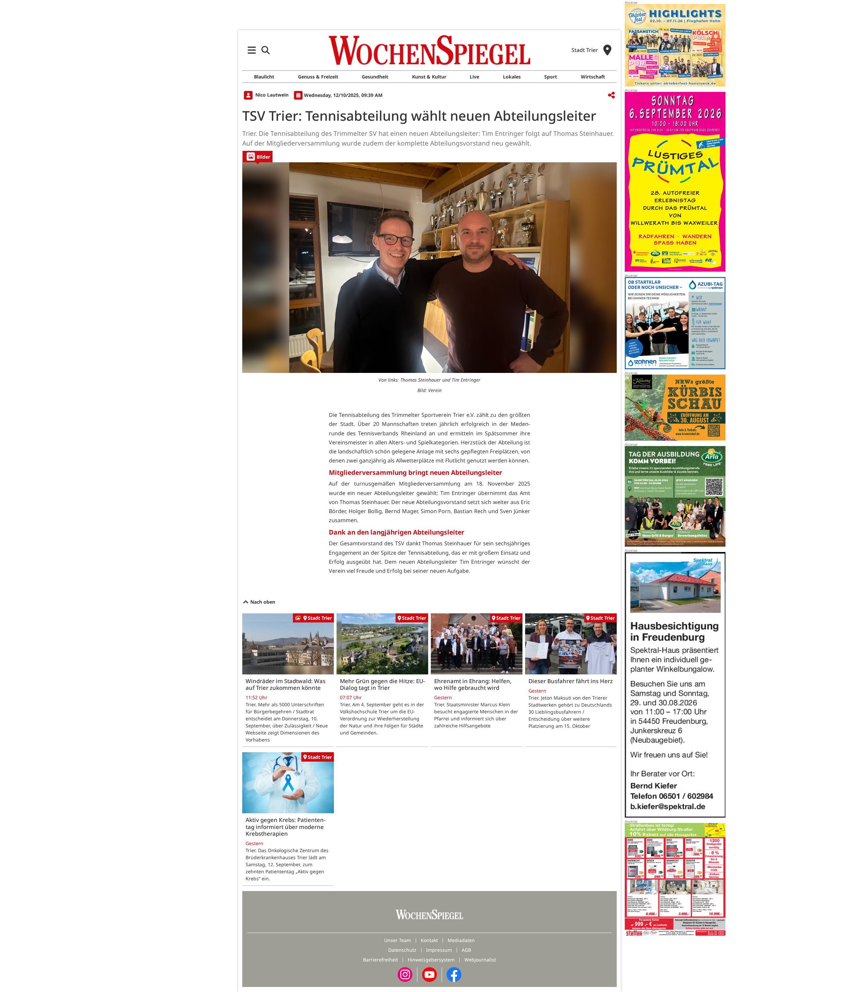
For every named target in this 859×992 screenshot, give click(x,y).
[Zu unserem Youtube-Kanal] (429, 974)
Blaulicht (264, 76)
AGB (466, 950)
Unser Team (397, 940)
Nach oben (262, 602)
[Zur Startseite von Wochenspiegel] (429, 50)
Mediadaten (461, 940)
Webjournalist (480, 959)
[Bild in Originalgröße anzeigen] (429, 267)
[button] (252, 50)
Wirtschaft (593, 76)
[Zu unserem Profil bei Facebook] (454, 974)
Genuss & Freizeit (318, 76)
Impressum (439, 950)
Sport (550, 76)
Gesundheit (375, 76)
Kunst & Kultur (429, 76)
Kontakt (429, 940)
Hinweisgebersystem (431, 959)
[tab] (257, 156)
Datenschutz (402, 950)
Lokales (512, 76)
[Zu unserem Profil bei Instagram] (405, 974)
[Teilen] (611, 95)
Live (474, 76)
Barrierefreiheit (380, 959)
